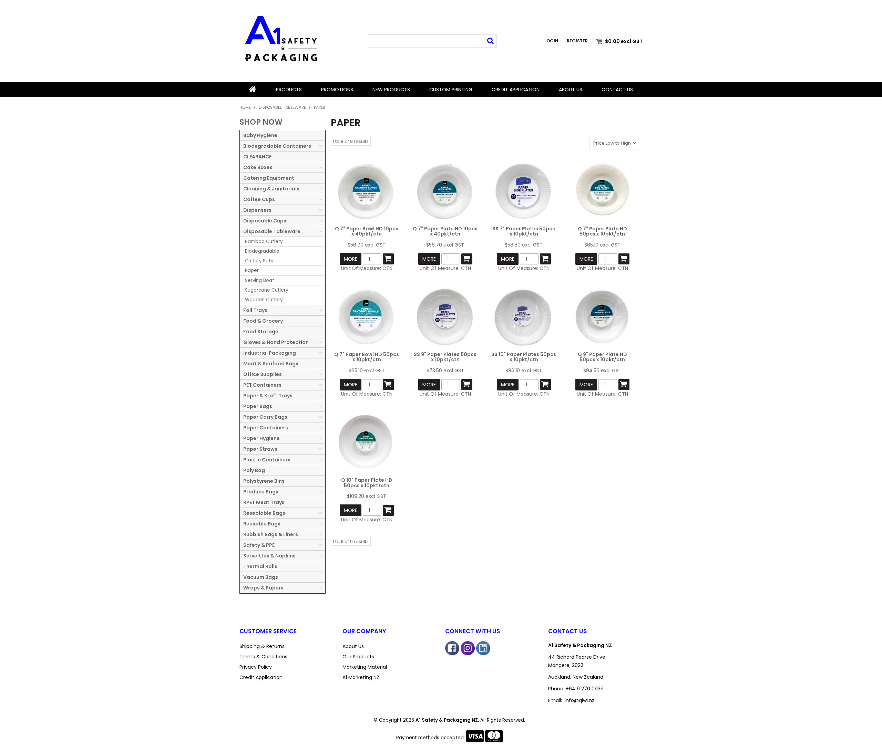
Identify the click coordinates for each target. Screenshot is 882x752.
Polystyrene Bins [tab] (264, 481)
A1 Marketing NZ (360, 677)
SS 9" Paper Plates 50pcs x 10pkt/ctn (445, 357)
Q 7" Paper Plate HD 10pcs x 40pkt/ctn (445, 231)
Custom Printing (450, 89)
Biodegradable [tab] (262, 251)
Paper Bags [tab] (257, 406)
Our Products (358, 656)
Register (577, 41)
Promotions (337, 89)
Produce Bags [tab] (260, 491)
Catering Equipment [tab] (268, 178)
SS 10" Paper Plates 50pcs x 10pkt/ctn (523, 357)
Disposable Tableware (282, 107)
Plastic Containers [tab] (266, 459)
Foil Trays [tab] (255, 310)
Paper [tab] (252, 270)
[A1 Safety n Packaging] (280, 40)
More (350, 258)
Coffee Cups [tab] (259, 199)
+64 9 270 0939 (585, 688)
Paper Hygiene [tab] (261, 438)
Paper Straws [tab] (260, 449)
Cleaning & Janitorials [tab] (271, 188)
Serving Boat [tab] (259, 280)
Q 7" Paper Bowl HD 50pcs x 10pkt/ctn (366, 357)
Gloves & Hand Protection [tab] (276, 342)
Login (551, 41)
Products (289, 89)
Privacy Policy (255, 667)
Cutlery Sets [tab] (259, 261)
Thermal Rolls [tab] (260, 566)
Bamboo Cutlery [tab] (264, 241)
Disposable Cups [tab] (264, 220)
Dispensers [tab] (257, 210)
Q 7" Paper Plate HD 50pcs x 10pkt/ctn (602, 231)
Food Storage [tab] (260, 331)
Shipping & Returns (262, 646)
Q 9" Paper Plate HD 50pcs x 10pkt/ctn (602, 357)
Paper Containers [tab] (265, 427)
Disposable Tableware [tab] (271, 231)
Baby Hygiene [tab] (260, 135)
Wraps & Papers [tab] (263, 587)
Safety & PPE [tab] (259, 545)
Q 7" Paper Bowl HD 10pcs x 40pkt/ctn (366, 231)
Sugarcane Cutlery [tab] (266, 290)
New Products (391, 89)
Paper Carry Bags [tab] (265, 417)
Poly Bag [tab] (254, 470)
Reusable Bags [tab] (261, 523)
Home (253, 89)
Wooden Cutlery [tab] (264, 299)
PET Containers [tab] (262, 385)
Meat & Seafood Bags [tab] (270, 363)
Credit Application (516, 89)
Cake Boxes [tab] (258, 167)
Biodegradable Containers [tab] (277, 146)
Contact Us (617, 89)
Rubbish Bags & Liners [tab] (270, 534)
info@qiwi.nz (579, 700)
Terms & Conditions (263, 656)
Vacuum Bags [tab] (260, 577)
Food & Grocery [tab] (263, 320)
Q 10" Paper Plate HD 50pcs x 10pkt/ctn (366, 483)
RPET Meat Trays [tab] (264, 502)
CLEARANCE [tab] (257, 156)
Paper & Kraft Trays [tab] (268, 395)
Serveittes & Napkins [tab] (269, 555)
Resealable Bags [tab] (264, 513)
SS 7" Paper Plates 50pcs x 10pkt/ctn (523, 231)
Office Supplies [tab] (262, 374)
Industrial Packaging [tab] (269, 352)
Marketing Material (364, 667)
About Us (570, 89)
